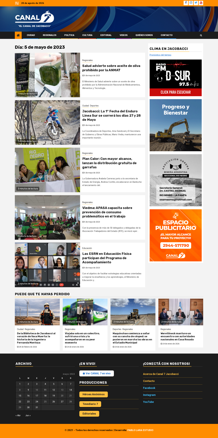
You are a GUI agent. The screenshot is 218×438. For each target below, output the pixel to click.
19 (53, 395)
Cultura (87, 35)
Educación (87, 248)
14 (70, 390)
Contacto (166, 35)
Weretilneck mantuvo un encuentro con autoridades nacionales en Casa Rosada (178, 336)
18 (45, 395)
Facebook (149, 387)
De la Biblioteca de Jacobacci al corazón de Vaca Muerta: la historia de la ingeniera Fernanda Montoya (36, 338)
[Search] (201, 35)
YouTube (148, 401)
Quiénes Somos (144, 35)
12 (53, 390)
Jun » (28, 415)
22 (20, 401)
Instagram (149, 394)
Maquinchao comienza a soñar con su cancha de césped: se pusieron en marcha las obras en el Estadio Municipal (132, 338)
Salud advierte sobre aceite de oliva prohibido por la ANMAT (111, 68)
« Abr (18, 415)
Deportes (94, 105)
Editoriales (89, 413)
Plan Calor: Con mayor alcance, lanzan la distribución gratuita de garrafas (109, 163)
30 (28, 407)
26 (53, 401)
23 (28, 401)
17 (37, 395)
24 (37, 401)
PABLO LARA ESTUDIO (140, 430)
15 (20, 395)
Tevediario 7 (90, 403)
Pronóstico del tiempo (160, 55)
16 (28, 395)
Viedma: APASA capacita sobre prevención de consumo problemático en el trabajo (107, 212)
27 (62, 401)
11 (45, 390)
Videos (124, 35)
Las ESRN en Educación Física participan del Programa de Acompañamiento (106, 258)
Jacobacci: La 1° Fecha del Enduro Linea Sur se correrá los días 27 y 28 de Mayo (111, 115)
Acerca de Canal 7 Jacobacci (161, 374)
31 (37, 407)
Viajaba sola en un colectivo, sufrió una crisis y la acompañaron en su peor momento (82, 338)
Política (69, 35)
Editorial (106, 35)
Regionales (49, 35)
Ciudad (31, 35)
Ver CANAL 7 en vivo (98, 373)
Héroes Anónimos (94, 394)
